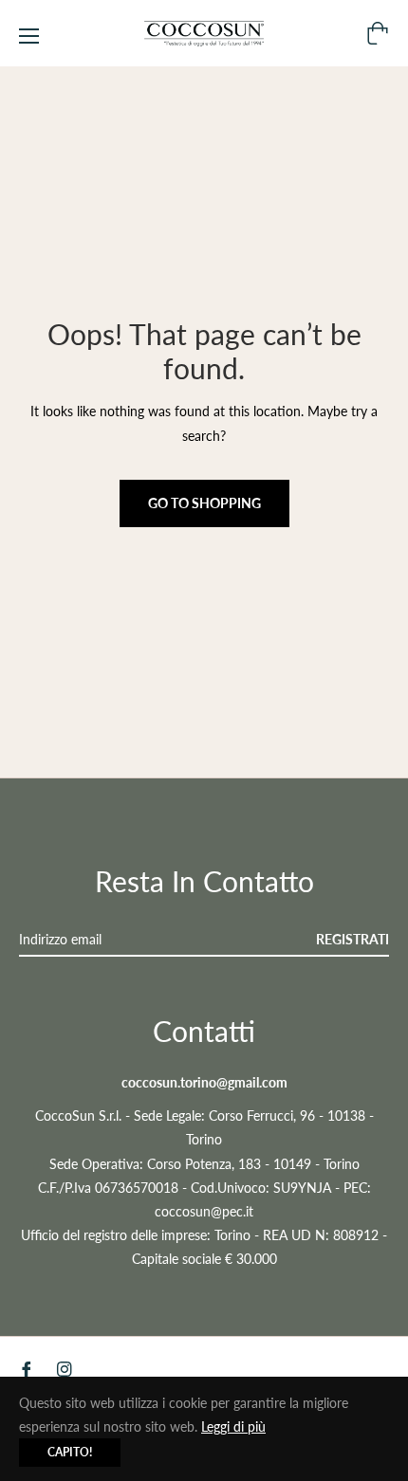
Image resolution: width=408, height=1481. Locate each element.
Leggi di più (233, 1426)
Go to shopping (204, 503)
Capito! (69, 1452)
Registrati (352, 939)
